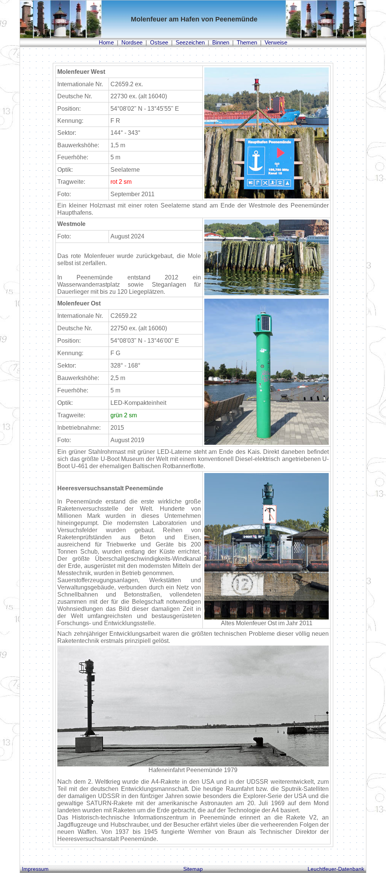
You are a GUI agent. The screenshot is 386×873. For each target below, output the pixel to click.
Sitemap (193, 869)
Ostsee (159, 42)
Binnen (220, 42)
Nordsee (131, 42)
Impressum (35, 869)
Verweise (276, 42)
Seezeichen (190, 42)
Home (106, 42)
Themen (247, 42)
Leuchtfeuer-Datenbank (336, 869)
